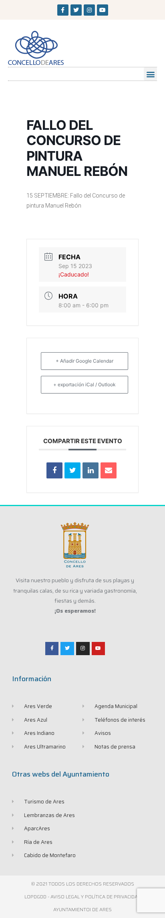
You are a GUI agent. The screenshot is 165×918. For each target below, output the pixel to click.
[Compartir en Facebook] (54, 470)
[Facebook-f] (62, 10)
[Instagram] (89, 10)
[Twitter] (76, 10)
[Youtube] (102, 10)
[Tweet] (72, 470)
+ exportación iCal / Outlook (84, 384)
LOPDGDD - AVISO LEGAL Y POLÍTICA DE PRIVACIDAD (82, 896)
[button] (150, 74)
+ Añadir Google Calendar (84, 361)
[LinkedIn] (90, 470)
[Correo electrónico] (109, 470)
